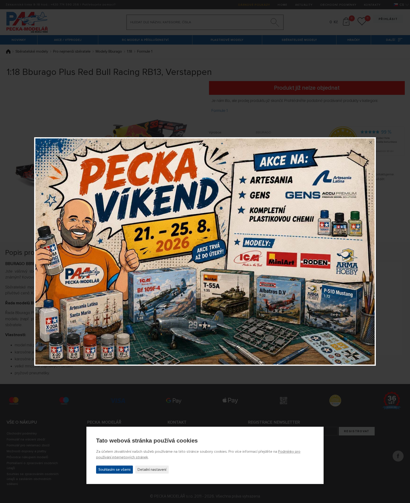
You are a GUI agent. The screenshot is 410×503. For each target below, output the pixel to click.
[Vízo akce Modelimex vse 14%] (205, 251)
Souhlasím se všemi (114, 469)
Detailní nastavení (152, 469)
